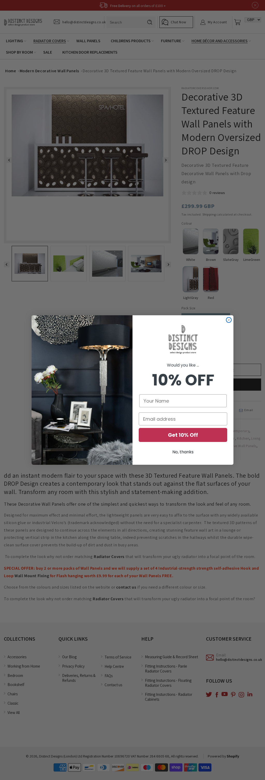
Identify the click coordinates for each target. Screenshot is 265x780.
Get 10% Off (183, 435)
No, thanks (183, 452)
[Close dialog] (228, 320)
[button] (183, 340)
